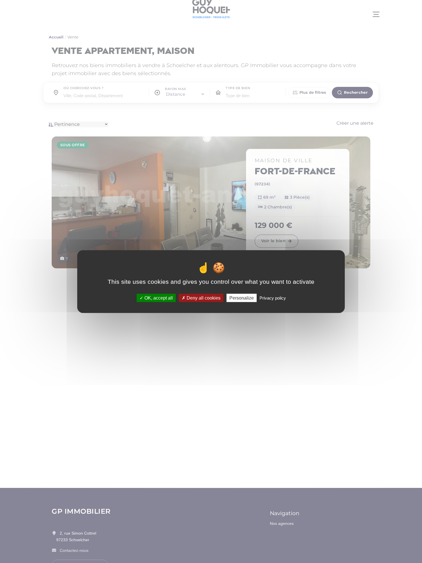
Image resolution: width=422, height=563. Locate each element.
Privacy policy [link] (273, 297)
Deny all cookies (202, 297)
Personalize (241, 297)
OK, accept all (158, 297)
